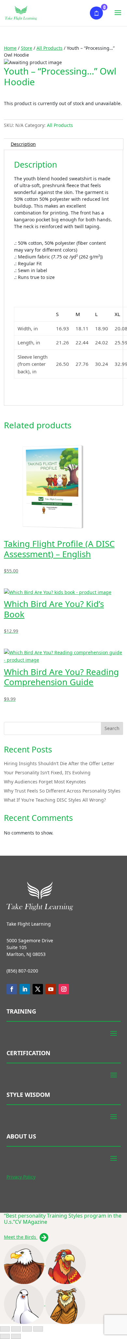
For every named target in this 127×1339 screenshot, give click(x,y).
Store (26, 48)
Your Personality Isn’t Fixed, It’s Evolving (47, 772)
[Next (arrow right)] (16, 1336)
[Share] (27, 1329)
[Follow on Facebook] (12, 989)
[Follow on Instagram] (64, 989)
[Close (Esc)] (38, 1329)
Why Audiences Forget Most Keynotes (45, 782)
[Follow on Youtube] (51, 989)
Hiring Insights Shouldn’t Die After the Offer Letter (59, 763)
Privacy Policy (21, 1177)
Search (112, 728)
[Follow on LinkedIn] (25, 989)
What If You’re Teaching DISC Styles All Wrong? (55, 800)
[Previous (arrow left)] (5, 1336)
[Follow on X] (38, 989)
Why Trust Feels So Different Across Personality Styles (62, 791)
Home (10, 48)
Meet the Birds (20, 1237)
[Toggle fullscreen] (16, 1329)
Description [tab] (23, 144)
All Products (49, 48)
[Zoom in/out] (5, 1329)
